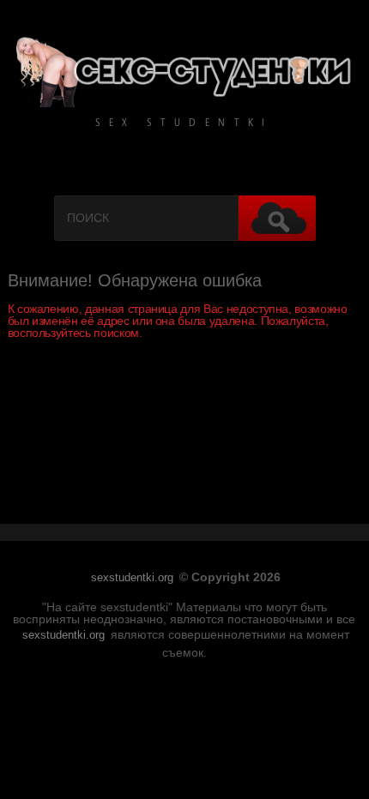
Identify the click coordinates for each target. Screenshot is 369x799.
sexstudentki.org (132, 578)
